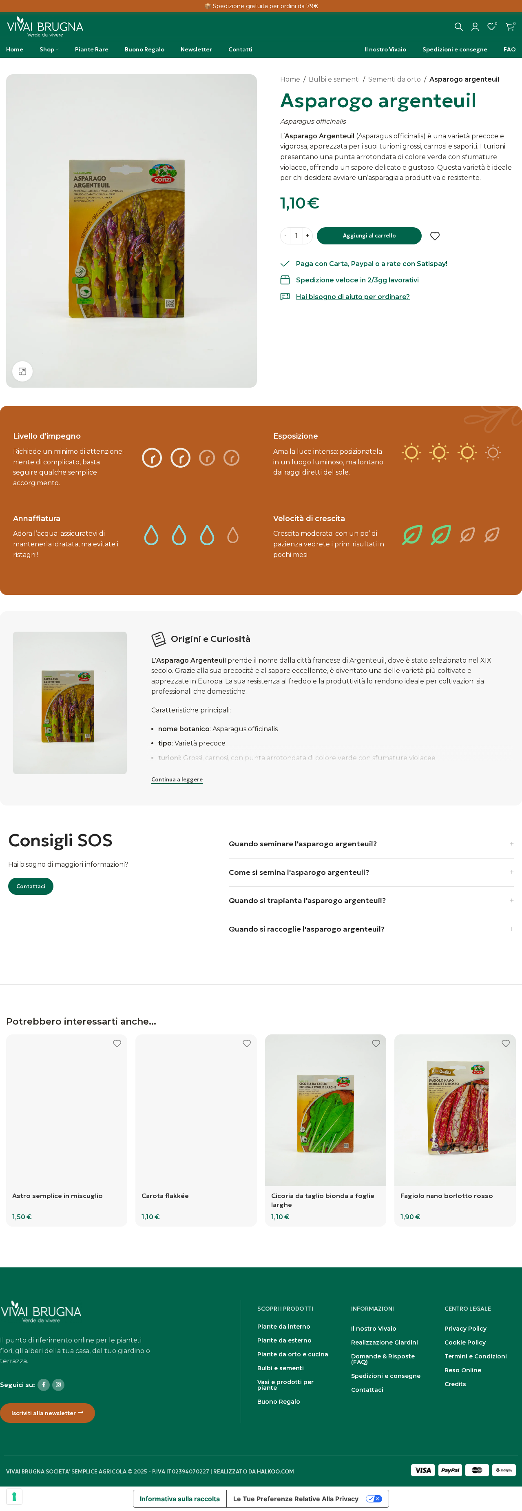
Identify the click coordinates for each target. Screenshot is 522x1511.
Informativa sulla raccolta (180, 1499)
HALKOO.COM (275, 1471)
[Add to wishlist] (435, 236)
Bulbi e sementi (334, 79)
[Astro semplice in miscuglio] (66, 1110)
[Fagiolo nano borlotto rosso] (455, 1110)
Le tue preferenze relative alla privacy (295, 1499)
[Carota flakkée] (196, 1110)
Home (290, 79)
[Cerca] (459, 26)
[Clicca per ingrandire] (22, 371)
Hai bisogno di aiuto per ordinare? (353, 297)
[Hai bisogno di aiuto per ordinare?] (285, 297)
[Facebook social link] (44, 1385)
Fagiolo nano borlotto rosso (446, 1195)
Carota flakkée (165, 1195)
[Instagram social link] (58, 1385)
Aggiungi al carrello (369, 235)
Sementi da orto (394, 79)
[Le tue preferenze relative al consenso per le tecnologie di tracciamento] (14, 1496)
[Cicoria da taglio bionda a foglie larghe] (326, 1110)
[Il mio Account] (475, 26)
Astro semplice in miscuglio (57, 1195)
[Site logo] (45, 26)
